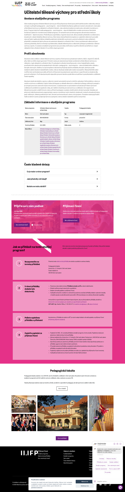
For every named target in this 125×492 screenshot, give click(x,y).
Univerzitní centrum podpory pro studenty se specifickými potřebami (67, 302)
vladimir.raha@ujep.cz (81, 304)
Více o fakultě (62, 388)
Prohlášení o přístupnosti (19, 482)
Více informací (38, 225)
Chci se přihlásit (62, 438)
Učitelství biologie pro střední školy (49, 129)
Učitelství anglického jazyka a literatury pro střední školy (49, 145)
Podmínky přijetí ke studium (56, 319)
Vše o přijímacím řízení (71, 220)
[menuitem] (43, 5)
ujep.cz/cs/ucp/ (93, 304)
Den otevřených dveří (22, 225)
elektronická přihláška (63, 261)
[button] (62, 172)
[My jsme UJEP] (24, 4)
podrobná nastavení (36, 487)
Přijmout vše (84, 481)
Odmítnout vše (85, 486)
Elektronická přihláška (101, 2)
